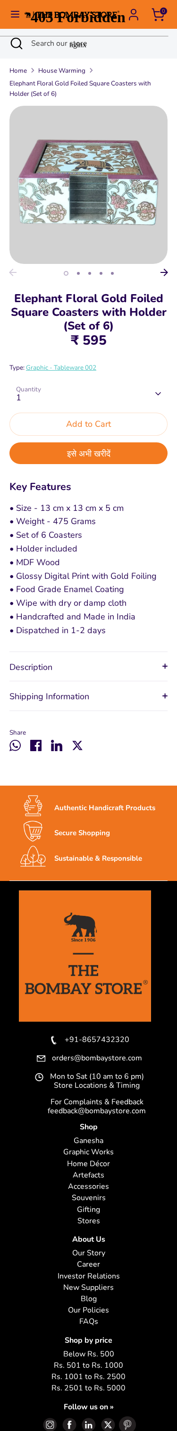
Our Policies (88, 1310)
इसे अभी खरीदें (88, 453)
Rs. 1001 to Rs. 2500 (88, 1376)
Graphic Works (88, 1152)
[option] (88, 185)
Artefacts (88, 1175)
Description (30, 667)
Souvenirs (89, 1198)
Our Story (88, 1253)
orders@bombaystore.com (97, 1058)
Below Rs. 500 (88, 1354)
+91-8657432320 (97, 1040)
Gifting (88, 1209)
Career (88, 1264)
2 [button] (78, 273)
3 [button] (89, 273)
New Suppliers (88, 1287)
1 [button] (66, 273)
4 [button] (101, 273)
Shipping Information (49, 696)
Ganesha (88, 1140)
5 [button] (112, 273)
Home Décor (88, 1164)
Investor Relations (89, 1276)
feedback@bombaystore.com (97, 1111)
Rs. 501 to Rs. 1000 (88, 1365)
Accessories (88, 1186)
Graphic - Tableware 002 (61, 367)
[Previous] (12, 272)
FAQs (88, 1321)
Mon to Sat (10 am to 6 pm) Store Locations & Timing (97, 1081)
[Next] (164, 272)
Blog (89, 1299)
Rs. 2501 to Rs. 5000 (88, 1388)
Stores (88, 1221)
